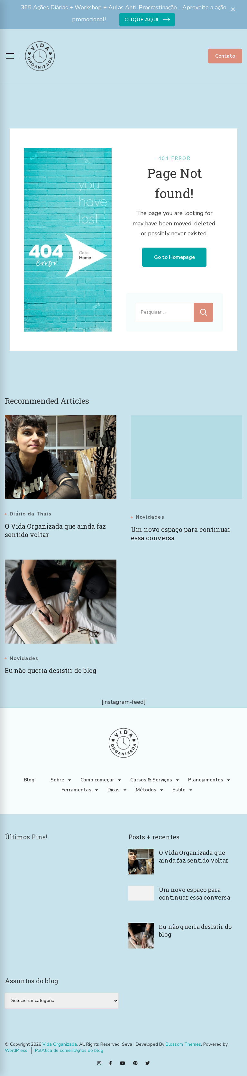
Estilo (179, 790)
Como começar (97, 780)
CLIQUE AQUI (141, 19)
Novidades (150, 517)
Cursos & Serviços (151, 780)
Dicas (113, 790)
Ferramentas (76, 790)
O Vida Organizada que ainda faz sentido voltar (193, 856)
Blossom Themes (183, 1044)
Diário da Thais (30, 514)
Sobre (57, 780)
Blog (29, 780)
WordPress (16, 1050)
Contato (225, 56)
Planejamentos (205, 780)
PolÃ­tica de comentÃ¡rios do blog (69, 1050)
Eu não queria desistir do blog (50, 670)
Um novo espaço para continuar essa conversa (194, 893)
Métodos (146, 790)
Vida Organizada (59, 1044)
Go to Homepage (174, 257)
